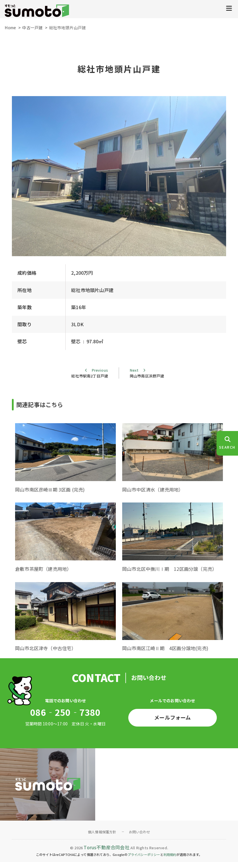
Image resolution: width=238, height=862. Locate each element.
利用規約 (169, 854)
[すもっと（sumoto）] (37, 11)
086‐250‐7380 (65, 712)
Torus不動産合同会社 (106, 847)
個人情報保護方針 (102, 831)
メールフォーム (172, 717)
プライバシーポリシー (144, 854)
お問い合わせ (139, 831)
